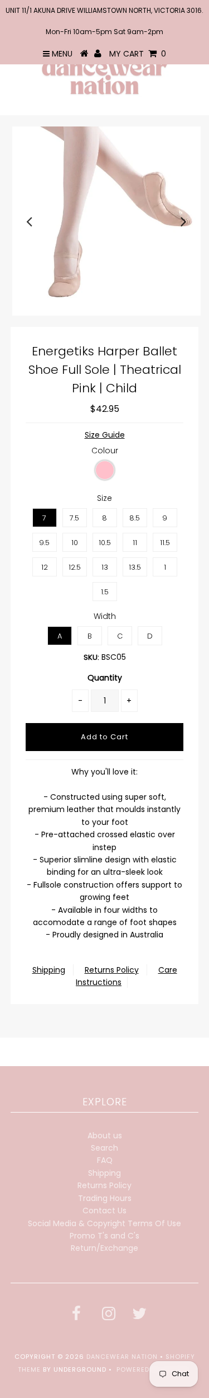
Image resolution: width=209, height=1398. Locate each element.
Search (104, 1147)
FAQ (105, 1160)
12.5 (75, 567)
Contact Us (104, 1210)
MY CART (137, 53)
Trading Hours (105, 1198)
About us (105, 1135)
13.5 (135, 567)
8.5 (134, 518)
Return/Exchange (104, 1248)
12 (44, 567)
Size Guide (105, 434)
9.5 (44, 542)
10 (74, 542)
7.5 (74, 518)
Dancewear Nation (122, 1356)
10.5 (105, 542)
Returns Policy (112, 969)
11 (135, 542)
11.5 (165, 542)
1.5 (105, 592)
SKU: (91, 657)
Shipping (48, 969)
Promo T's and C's (104, 1235)
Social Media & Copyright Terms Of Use (104, 1223)
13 (104, 567)
